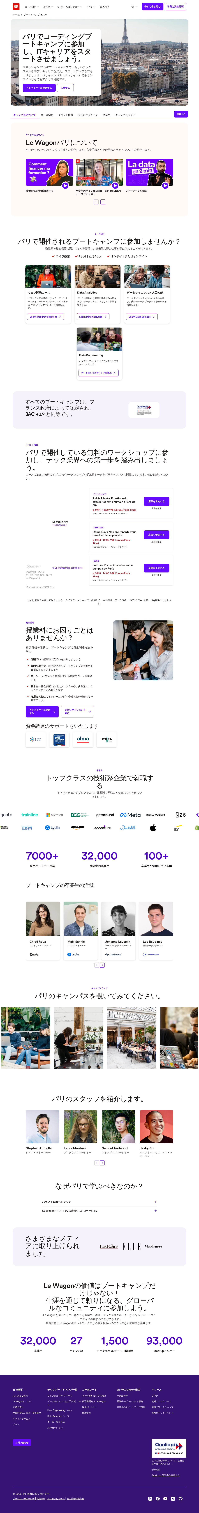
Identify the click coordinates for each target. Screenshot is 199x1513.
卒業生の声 (122, 1395)
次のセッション (55, 1427)
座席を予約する (156, 501)
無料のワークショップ (162, 1407)
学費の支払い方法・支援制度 (27, 1412)
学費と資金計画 (175, 6)
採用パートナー (89, 1407)
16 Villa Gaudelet (59, 524)
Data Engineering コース (59, 1410)
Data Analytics (87, 292)
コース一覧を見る (56, 1421)
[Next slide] (102, 201)
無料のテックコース (161, 1401)
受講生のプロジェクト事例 (130, 1401)
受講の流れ (18, 1407)
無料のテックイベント (162, 1412)
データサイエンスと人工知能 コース (64, 1403)
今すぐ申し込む (152, 6)
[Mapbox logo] (33, 566)
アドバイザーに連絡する (39, 87)
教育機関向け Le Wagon (94, 1401)
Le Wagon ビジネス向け (94, 1395)
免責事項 (41, 1498)
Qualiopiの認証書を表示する (166, 1475)
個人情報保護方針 (75, 1498)
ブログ (155, 1395)
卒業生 (106, 114)
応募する (65, 87)
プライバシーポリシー (24, 1498)
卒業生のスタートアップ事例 (131, 1407)
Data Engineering (91, 355)
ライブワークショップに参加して (82, 600)
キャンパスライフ (125, 114)
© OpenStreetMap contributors (67, 567)
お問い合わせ (21, 1442)
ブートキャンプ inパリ (35, 15)
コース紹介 (47, 114)
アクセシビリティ (56, 1498)
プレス (16, 1424)
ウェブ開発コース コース (59, 1395)
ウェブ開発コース (39, 292)
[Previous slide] (96, 201)
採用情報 (86, 1412)
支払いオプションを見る (75, 711)
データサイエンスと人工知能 (145, 292)
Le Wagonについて (22, 1401)
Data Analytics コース (58, 1416)
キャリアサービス (21, 1418)
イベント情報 (65, 114)
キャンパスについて (24, 114)
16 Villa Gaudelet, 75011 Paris (40, 587)
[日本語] (133, 6)
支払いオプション (88, 114)
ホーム (16, 15)
